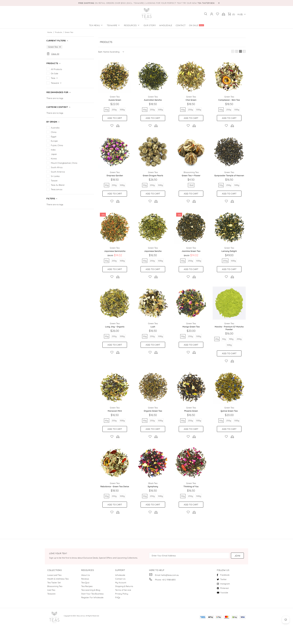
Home (49, 32)
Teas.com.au (146, 14)
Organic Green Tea (153, 411)
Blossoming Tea (191, 172)
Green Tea (115, 96)
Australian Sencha (153, 100)
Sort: (100, 51)
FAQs (117, 597)
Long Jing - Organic (114, 326)
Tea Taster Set (54, 582)
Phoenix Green (191, 411)
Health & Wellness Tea (58, 579)
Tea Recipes (87, 586)
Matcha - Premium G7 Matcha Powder (229, 328)
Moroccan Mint (115, 411)
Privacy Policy (121, 593)
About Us (85, 575)
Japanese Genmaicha (114, 251)
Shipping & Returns (124, 586)
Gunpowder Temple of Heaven (229, 175)
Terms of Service (123, 590)
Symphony (153, 486)
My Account (120, 582)
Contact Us (120, 579)
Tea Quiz (85, 582)
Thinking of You (191, 486)
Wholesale (120, 575)
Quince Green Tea (229, 411)
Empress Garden (115, 175)
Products (58, 32)
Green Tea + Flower (191, 175)
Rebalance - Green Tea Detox (114, 486)
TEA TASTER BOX (206, 3)
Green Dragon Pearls (153, 175)
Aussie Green (115, 100)
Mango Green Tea (191, 326)
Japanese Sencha (153, 251)
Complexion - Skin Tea (229, 100)
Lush (153, 326)
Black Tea (152, 483)
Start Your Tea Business (92, 593)
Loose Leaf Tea (54, 575)
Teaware (51, 593)
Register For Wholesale (92, 597)
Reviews (85, 579)
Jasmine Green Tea (191, 251)
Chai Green (191, 100)
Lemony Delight (229, 251)
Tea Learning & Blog (90, 590)
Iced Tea (51, 590)
